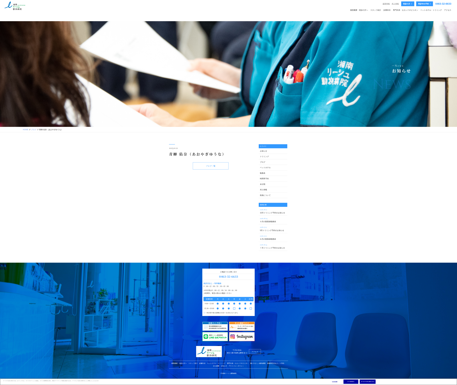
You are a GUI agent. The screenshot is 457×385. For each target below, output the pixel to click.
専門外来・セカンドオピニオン (405, 10)
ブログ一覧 (210, 166)
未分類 (262, 184)
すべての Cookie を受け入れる (367, 381)
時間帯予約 (264, 179)
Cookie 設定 (334, 381)
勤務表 (262, 173)
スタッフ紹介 (375, 10)
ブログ (33, 130)
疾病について (265, 195)
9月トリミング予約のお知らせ (272, 228)
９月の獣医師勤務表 (268, 220)
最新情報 (386, 4)
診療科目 (387, 10)
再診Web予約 (423, 4)
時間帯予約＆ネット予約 (275, 363)
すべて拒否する (351, 381)
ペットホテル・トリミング (431, 10)
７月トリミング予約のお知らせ (272, 246)
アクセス (447, 10)
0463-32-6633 (443, 3)
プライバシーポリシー (236, 366)
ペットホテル (265, 167)
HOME (25, 130)
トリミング (264, 156)
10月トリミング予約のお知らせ (272, 211)
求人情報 (395, 4)
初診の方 (406, 4)
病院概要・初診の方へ (359, 10)
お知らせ (263, 151)
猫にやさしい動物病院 (258, 363)
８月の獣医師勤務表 (268, 237)
